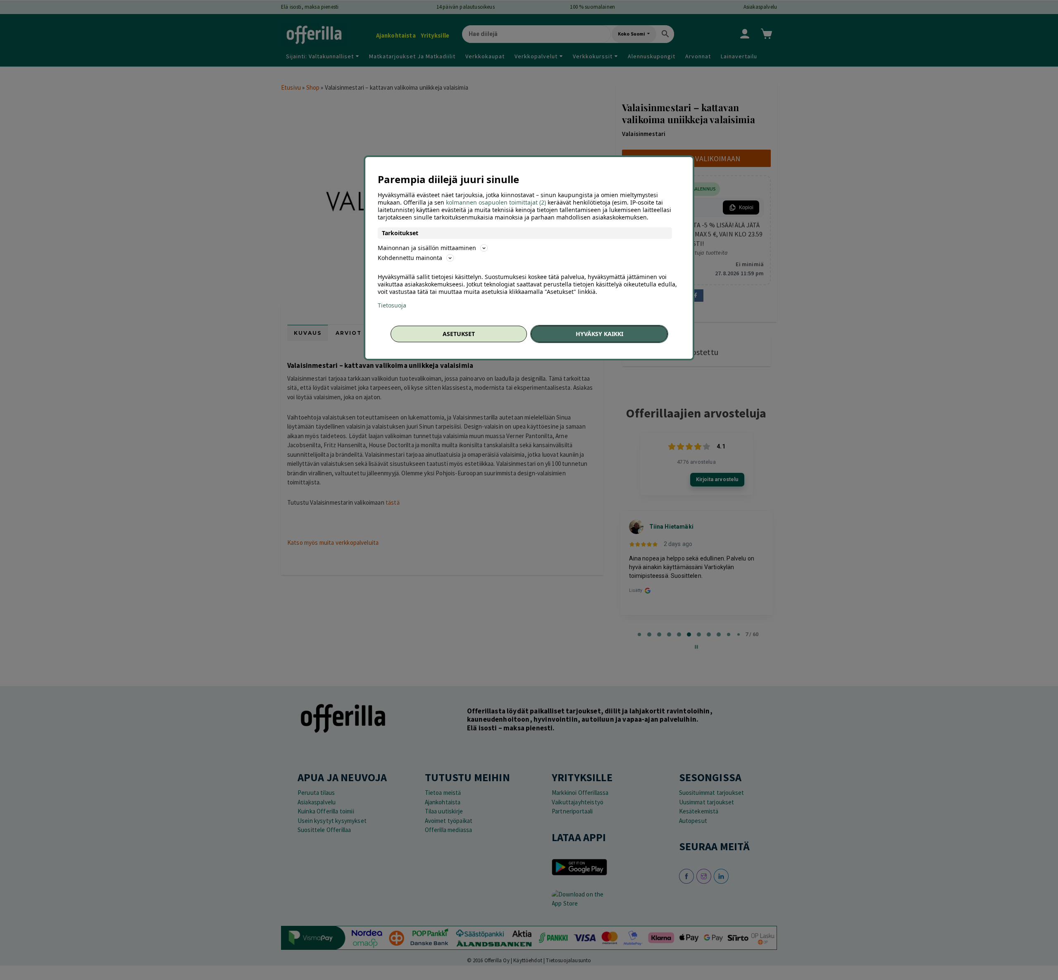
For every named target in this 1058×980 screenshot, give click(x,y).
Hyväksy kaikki (599, 334)
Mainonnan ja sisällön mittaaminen (427, 248)
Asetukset (459, 334)
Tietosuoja (392, 305)
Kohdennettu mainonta (410, 258)
